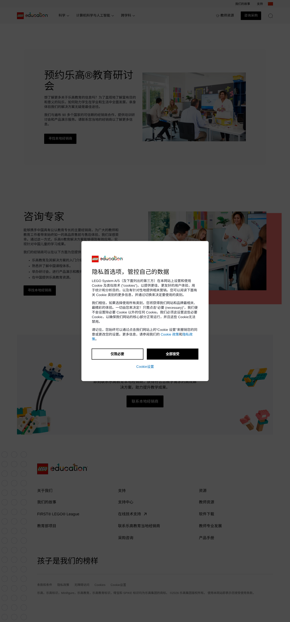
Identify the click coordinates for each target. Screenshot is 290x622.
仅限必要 (117, 354)
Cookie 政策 (170, 334)
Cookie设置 (145, 366)
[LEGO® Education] (107, 259)
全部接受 (172, 354)
